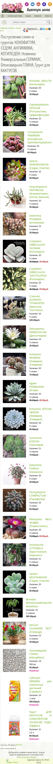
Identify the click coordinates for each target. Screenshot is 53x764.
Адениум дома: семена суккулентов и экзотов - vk (33, 4)
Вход (33, 757)
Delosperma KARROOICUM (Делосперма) (37, 332)
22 (3, 30)
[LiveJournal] (24, 30)
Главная (3, 28)
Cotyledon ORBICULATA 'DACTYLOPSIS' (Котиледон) (38, 274)
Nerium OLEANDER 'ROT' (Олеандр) (40, 628)
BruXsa (19, 745)
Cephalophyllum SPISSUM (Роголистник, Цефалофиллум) (39, 110)
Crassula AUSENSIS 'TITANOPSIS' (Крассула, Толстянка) (37, 303)
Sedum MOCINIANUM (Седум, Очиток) (39, 577)
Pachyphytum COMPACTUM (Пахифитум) (37, 495)
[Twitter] (44, 28)
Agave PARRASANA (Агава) (36, 387)
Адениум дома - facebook (44, 4)
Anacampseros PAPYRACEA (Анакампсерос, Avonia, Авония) (39, 192)
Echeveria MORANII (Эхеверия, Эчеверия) (36, 359)
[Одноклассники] (46, 28)
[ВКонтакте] (41, 28)
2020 (11, 28)
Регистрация (23, 757)
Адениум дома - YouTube (38, 4)
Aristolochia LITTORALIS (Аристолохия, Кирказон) (38, 550)
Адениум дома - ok (50, 4)
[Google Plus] (27, 30)
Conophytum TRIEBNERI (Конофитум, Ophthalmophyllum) (39, 137)
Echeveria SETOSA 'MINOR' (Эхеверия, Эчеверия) (40, 414)
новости (48, 16)
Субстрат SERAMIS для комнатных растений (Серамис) (40, 684)
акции (28, 16)
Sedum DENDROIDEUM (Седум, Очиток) (39, 164)
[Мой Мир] (49, 28)
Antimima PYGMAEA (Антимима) (36, 219)
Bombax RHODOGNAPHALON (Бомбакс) (38, 603)
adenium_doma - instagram (27, 4)
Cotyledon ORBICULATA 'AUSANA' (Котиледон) (37, 246)
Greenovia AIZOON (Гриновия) (36, 441)
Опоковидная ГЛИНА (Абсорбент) (37, 654)
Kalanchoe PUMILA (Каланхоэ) (35, 468)
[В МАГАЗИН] (19, 10)
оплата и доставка (14, 16)
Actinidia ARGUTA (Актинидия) (40, 82)
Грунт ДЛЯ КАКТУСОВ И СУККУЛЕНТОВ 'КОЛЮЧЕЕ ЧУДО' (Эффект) (40, 718)
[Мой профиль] (3, 16)
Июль (18, 28)
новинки (37, 16)
